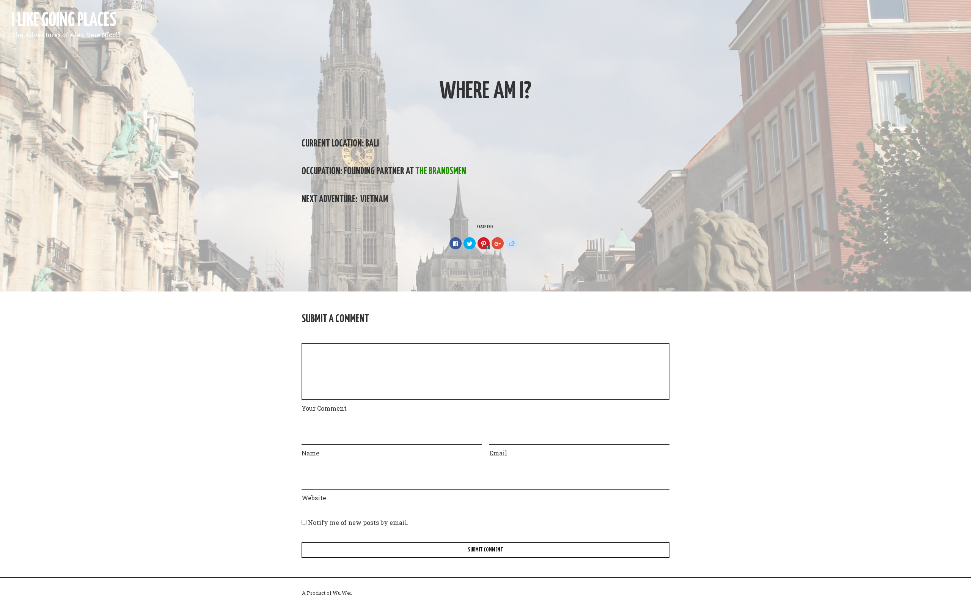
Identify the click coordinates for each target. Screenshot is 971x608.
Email (498, 453)
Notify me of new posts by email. (358, 522)
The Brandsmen (440, 171)
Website (314, 498)
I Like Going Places (63, 21)
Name (310, 453)
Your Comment (324, 408)
